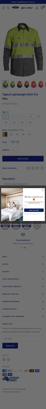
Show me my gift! (34, 210)
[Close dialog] (43, 190)
